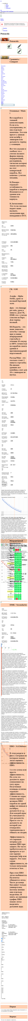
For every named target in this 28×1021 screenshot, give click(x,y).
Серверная (8, 8)
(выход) (2, 20)
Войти (2, 18)
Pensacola (5, 30)
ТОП (7, 6)
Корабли (5, 28)
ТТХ (7, 4)
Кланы (7, 5)
